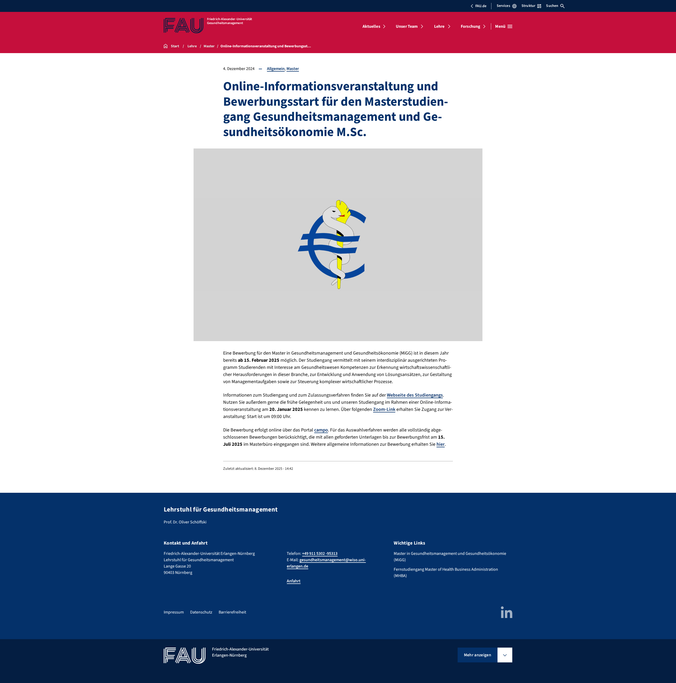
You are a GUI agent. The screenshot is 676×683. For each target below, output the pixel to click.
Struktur (528, 5)
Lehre (439, 26)
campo (321, 430)
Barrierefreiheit (232, 612)
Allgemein (276, 69)
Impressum (174, 612)
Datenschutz (201, 612)
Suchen (552, 5)
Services (503, 5)
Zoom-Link (384, 409)
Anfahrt (294, 581)
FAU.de (480, 6)
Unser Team (407, 26)
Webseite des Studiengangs (415, 395)
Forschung (470, 26)
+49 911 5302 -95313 (319, 553)
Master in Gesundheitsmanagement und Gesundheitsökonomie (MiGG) (450, 557)
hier (440, 444)
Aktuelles (371, 26)
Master (293, 69)
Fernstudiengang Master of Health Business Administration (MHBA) (446, 572)
